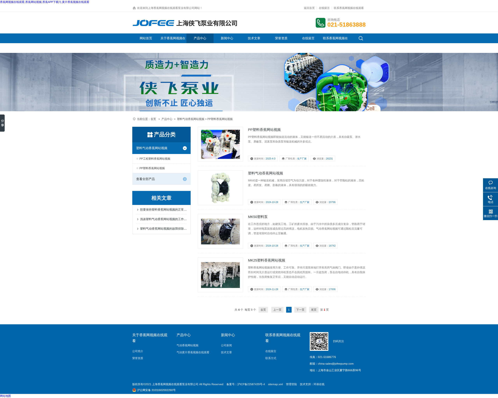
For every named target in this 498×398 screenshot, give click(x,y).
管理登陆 (291, 384)
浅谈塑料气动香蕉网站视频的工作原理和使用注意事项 (163, 219)
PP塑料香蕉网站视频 (152, 168)
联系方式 (270, 358)
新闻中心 (227, 38)
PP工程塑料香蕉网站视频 (154, 158)
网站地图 (5, 395)
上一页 (277, 309)
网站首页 (146, 38)
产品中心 (200, 38)
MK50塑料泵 (258, 217)
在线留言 (324, 8)
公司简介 (137, 351)
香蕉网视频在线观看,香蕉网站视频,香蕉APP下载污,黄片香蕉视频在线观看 (44, 1)
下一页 (300, 309)
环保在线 (319, 384)
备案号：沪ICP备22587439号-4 (245, 384)
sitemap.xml (275, 384)
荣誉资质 (281, 38)
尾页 (314, 309)
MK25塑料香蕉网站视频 (266, 260)
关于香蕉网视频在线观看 (172, 43)
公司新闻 (226, 345)
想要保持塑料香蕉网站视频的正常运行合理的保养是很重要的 (163, 209)
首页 (154, 119)
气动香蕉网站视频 (187, 345)
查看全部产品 (145, 179)
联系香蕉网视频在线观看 (349, 8)
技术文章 (254, 38)
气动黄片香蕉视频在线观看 (193, 352)
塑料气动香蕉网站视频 (190, 119)
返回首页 (309, 8)
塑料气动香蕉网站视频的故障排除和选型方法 (163, 228)
